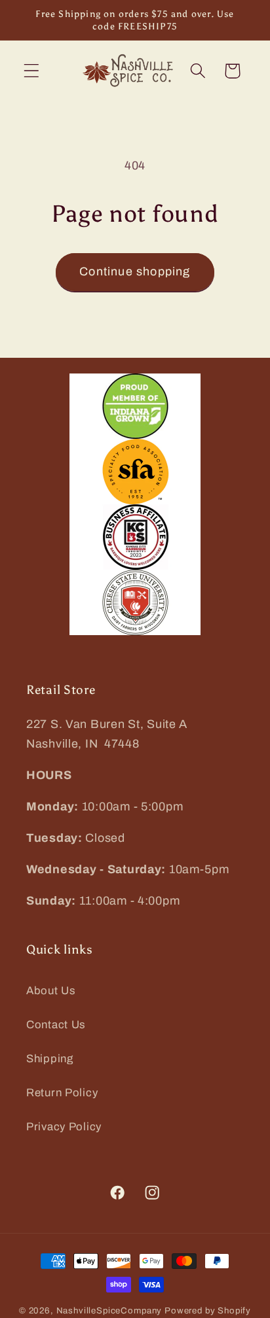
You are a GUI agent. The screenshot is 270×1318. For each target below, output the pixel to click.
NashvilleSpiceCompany (109, 1310)
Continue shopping (134, 271)
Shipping (49, 1058)
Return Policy (62, 1092)
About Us (51, 990)
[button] (31, 71)
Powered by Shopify (207, 1310)
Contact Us (56, 1024)
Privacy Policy (64, 1126)
